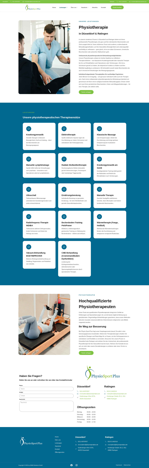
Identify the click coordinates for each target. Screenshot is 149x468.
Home (54, 7)
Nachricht (22, 399)
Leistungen (62, 7)
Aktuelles (95, 7)
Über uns (73, 7)
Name (21, 385)
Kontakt (103, 7)
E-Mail (21, 392)
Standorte (84, 7)
